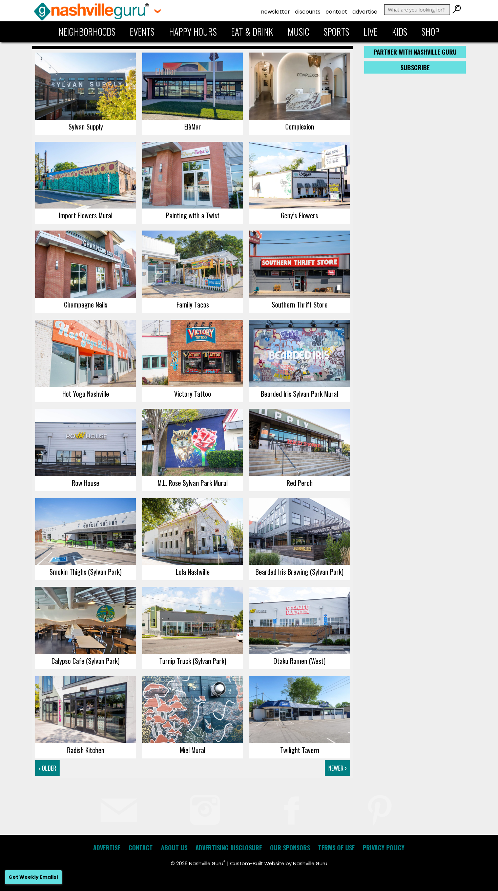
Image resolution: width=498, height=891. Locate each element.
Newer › (337, 768)
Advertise (364, 12)
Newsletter (275, 12)
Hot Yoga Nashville (85, 394)
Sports (336, 31)
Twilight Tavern (299, 750)
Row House (85, 483)
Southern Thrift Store (300, 304)
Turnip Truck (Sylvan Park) (192, 661)
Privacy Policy (383, 847)
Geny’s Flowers (299, 215)
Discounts (307, 12)
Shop (430, 31)
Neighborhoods (87, 31)
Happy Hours (193, 31)
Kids (399, 31)
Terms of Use (336, 847)
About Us (174, 847)
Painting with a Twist (193, 215)
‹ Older (47, 768)
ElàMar (192, 126)
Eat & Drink (252, 31)
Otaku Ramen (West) (299, 661)
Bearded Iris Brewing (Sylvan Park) (299, 572)
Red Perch (300, 483)
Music (298, 31)
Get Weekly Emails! (33, 877)
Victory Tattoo (192, 394)
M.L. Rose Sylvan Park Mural (193, 483)
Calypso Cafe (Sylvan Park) (85, 661)
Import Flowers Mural (85, 215)
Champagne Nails (85, 304)
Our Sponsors (290, 847)
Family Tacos (193, 304)
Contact (336, 12)
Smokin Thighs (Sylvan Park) (85, 572)
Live (370, 31)
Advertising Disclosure (228, 847)
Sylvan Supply (85, 126)
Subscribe (415, 67)
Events (142, 31)
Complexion (299, 126)
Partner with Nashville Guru (415, 51)
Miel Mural (192, 750)
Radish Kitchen (85, 750)
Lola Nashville (193, 572)
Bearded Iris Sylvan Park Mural (299, 394)
